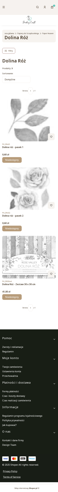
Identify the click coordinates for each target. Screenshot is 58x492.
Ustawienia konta (11, 371)
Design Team (9, 444)
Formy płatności (10, 391)
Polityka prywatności (13, 420)
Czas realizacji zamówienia (16, 400)
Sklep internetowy (25, 488)
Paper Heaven (47, 33)
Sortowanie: (7, 73)
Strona (25, 91)
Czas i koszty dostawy (13, 395)
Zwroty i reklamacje (12, 347)
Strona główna (8, 33)
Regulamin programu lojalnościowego (22, 415)
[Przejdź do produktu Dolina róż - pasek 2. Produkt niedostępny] (29, 188)
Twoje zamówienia (12, 366)
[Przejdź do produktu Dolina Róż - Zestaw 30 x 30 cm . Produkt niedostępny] (29, 257)
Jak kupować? (9, 425)
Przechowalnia (10, 375)
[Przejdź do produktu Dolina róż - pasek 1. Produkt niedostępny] (29, 120)
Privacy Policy (10, 471)
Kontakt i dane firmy (13, 440)
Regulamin (8, 351)
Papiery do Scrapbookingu (28, 33)
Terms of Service (12, 477)
